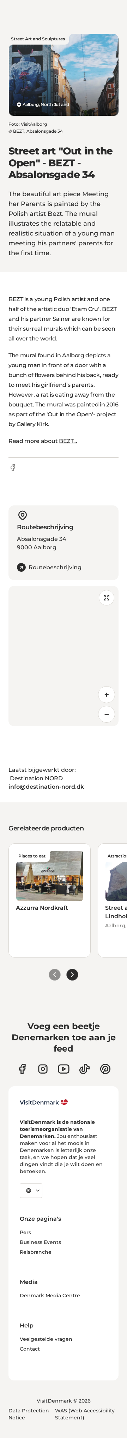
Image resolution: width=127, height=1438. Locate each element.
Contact (30, 1349)
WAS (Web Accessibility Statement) (85, 1414)
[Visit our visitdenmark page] (64, 1069)
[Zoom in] (106, 694)
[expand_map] (106, 597)
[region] (63, 656)
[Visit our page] (43, 1069)
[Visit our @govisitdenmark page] (84, 1069)
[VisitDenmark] (44, 1102)
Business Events (40, 1242)
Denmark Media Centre (50, 1295)
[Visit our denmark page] (22, 1069)
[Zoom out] (106, 714)
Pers (25, 1232)
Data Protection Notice (28, 1414)
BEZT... (68, 441)
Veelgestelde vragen (46, 1339)
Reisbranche (36, 1252)
